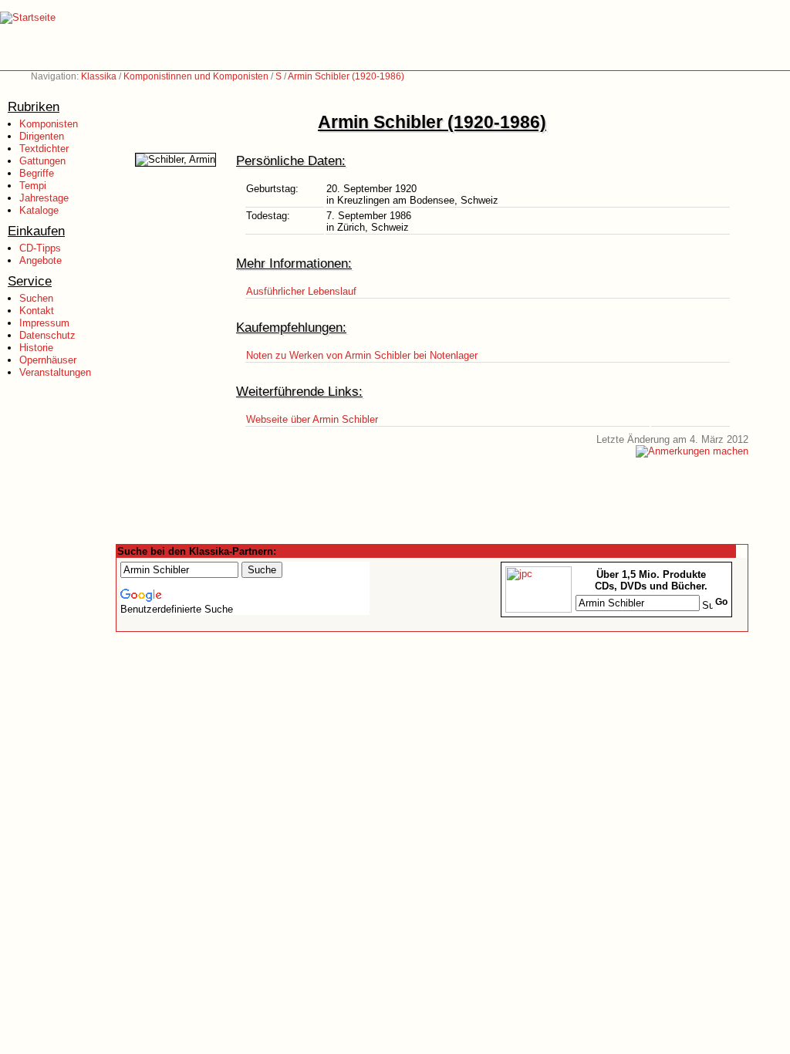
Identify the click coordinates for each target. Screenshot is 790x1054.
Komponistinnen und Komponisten (195, 76)
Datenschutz (47, 335)
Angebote (40, 260)
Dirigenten (41, 136)
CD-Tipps (40, 248)
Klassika (98, 76)
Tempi (32, 185)
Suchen (36, 298)
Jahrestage (44, 198)
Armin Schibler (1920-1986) (346, 76)
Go (721, 601)
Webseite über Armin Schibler (312, 419)
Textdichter (44, 148)
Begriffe (36, 173)
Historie (36, 347)
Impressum (44, 323)
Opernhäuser (47, 360)
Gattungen (42, 161)
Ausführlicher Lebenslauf (301, 291)
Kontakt (36, 310)
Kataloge (39, 210)
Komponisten (48, 124)
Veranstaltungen (55, 372)
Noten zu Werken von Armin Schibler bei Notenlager (362, 355)
